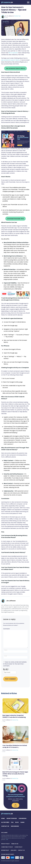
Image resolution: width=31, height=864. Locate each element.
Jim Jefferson (11, 601)
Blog (17, 822)
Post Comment (10, 679)
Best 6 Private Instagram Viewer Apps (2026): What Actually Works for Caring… (15, 774)
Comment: (6, 629)
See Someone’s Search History (15, 68)
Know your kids (12, 818)
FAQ (12, 822)
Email (5, 655)
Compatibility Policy (7, 847)
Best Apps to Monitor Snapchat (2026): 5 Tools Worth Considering (14, 716)
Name (6, 650)
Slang (22, 822)
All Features (5, 822)
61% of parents (13, 53)
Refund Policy (5, 850)
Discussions (15, 826)
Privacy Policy (5, 843)
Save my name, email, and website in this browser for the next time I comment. (15, 664)
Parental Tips (17, 16)
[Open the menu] (28, 2)
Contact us (5, 826)
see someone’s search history (10, 60)
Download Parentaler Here (15, 219)
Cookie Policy (18, 847)
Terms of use (14, 843)
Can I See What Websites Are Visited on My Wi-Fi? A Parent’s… (15, 746)
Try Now (15, 805)
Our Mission (22, 818)
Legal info (13, 850)
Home (3, 818)
